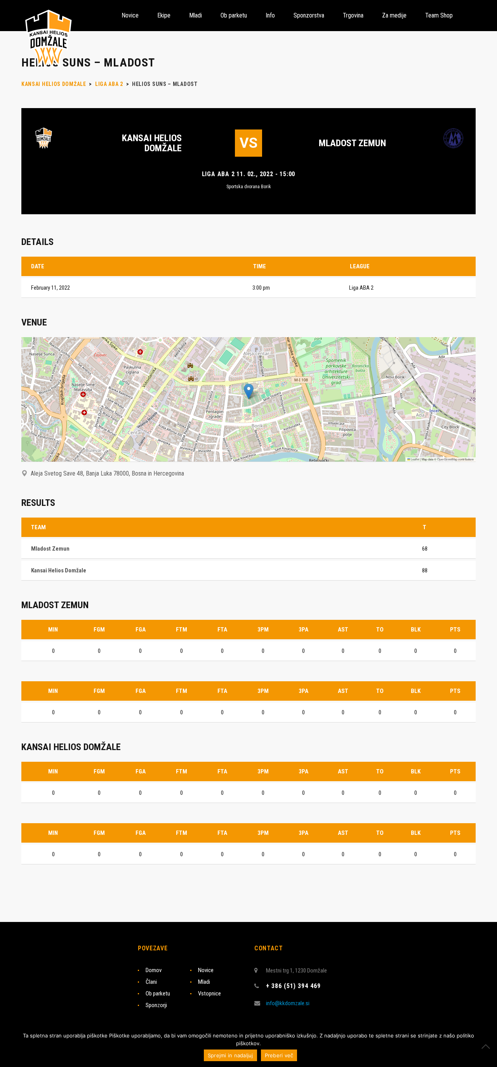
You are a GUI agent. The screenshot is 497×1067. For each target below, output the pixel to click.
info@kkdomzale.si (287, 1003)
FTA (222, 629)
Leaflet (414, 459)
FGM (99, 629)
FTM (181, 629)
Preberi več (279, 1055)
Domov (154, 970)
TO (380, 629)
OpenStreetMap (447, 459)
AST (343, 629)
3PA (303, 629)
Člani (151, 981)
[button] (249, 391)
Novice (206, 970)
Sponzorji (156, 1005)
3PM (263, 629)
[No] (487, 1046)
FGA (141, 629)
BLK (416, 629)
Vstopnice (209, 993)
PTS (455, 629)
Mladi (204, 981)
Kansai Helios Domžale (152, 143)
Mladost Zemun (352, 143)
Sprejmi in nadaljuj (230, 1055)
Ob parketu (158, 993)
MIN (53, 629)
